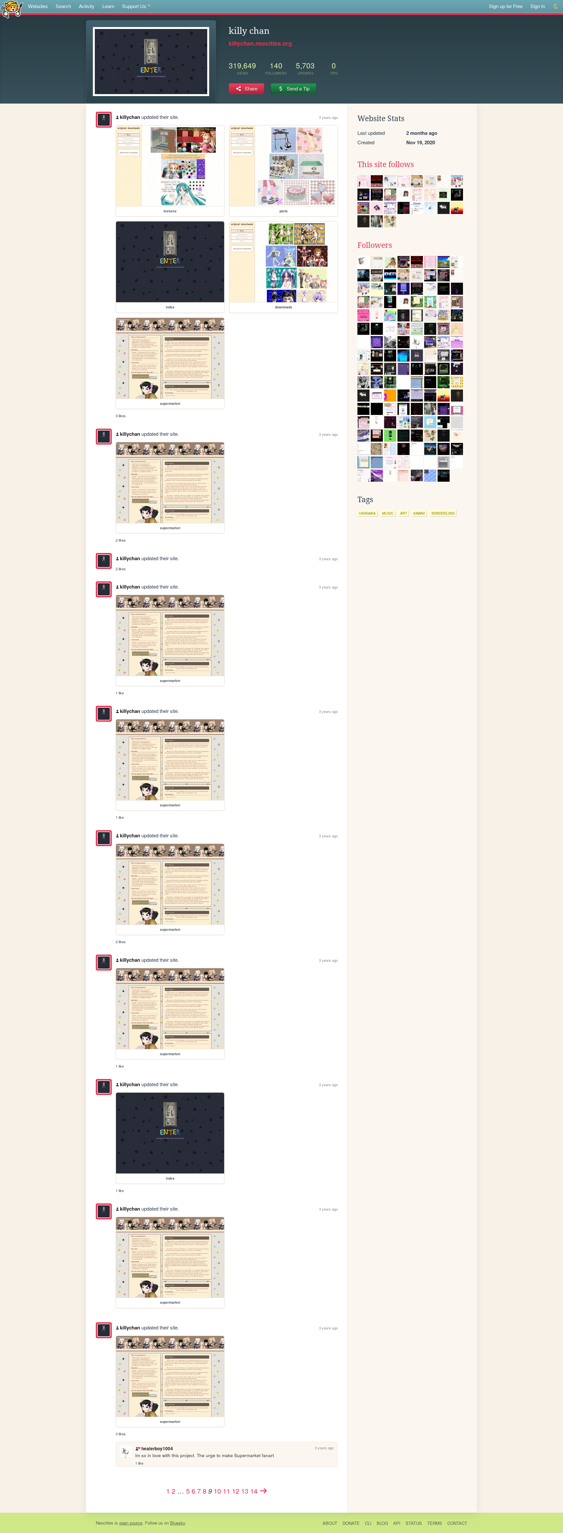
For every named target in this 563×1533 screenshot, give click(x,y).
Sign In (537, 6)
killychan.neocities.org (260, 43)
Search (63, 6)
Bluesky (177, 1523)
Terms (434, 1523)
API (396, 1523)
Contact (457, 1523)
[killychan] (103, 119)
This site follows (385, 164)
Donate (351, 1523)
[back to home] (12, 9)
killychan (130, 117)
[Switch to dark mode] (556, 6)
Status (414, 1523)
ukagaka (367, 513)
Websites (38, 6)
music (388, 513)
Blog (382, 1523)
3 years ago (328, 117)
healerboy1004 (157, 1448)
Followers (374, 245)
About (330, 1523)
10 (217, 1491)
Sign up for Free (506, 6)
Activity (86, 6)
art (403, 513)
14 (253, 1491)
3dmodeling (443, 513)
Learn (108, 6)
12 (235, 1491)
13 (244, 1491)
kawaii (419, 513)
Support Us (134, 6)
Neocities (104, 1523)
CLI (368, 1523)
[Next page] (263, 1491)
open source (130, 1523)
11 (226, 1491)
